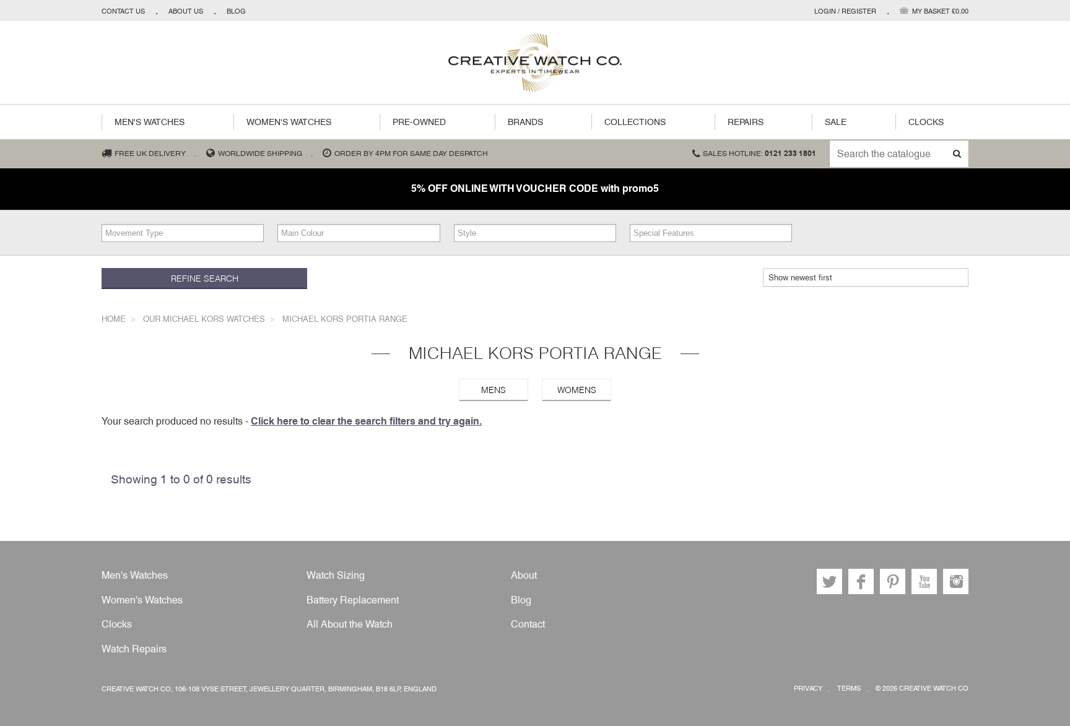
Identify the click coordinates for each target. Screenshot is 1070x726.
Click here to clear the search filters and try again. (366, 421)
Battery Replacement (353, 600)
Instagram (955, 581)
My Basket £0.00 (940, 11)
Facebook (861, 581)
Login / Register (845, 11)
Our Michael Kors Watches (204, 319)
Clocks (926, 122)
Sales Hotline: (759, 153)
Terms (849, 689)
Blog (236, 11)
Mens (493, 389)
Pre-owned (419, 122)
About (524, 575)
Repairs (745, 122)
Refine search (204, 278)
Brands (525, 122)
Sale (835, 122)
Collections (635, 122)
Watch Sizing (336, 575)
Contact (528, 624)
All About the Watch (350, 624)
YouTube (924, 581)
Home (114, 319)
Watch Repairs (134, 649)
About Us (185, 11)
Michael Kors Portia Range (344, 319)
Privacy (808, 689)
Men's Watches (150, 122)
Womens (576, 389)
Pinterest (892, 581)
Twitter (829, 581)
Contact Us (123, 11)
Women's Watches (288, 122)
